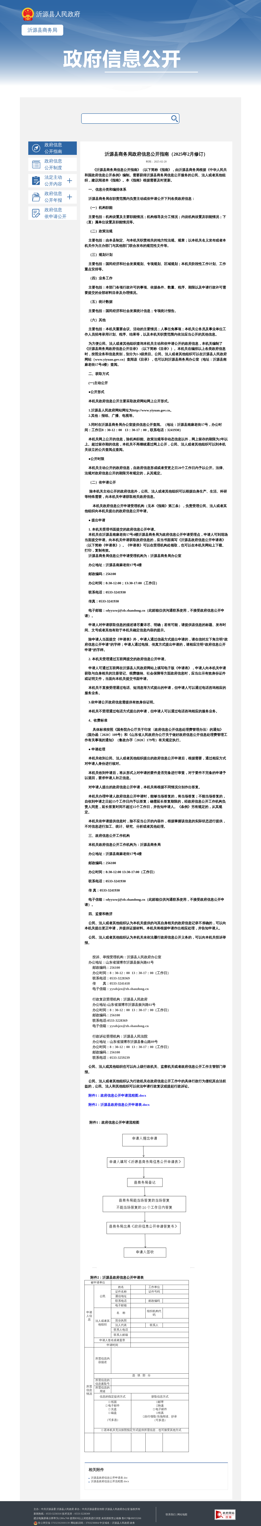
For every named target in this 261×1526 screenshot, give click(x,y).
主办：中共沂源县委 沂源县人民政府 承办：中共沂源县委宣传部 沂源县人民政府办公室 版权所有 (87, 1509)
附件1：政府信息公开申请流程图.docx (117, 1095)
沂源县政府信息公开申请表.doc (109, 1477)
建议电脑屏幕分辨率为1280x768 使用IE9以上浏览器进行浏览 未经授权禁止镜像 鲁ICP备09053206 (87, 1518)
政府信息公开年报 (53, 197)
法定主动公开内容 (53, 180)
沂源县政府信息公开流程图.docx (110, 1481)
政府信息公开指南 (53, 148)
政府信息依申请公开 (55, 213)
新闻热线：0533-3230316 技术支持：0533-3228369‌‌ (62, 1513)
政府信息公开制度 (53, 164)
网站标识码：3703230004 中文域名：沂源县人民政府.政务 (103, 1522)
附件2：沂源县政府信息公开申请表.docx (119, 1105)
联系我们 (171, 1514)
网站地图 (182, 1514)
